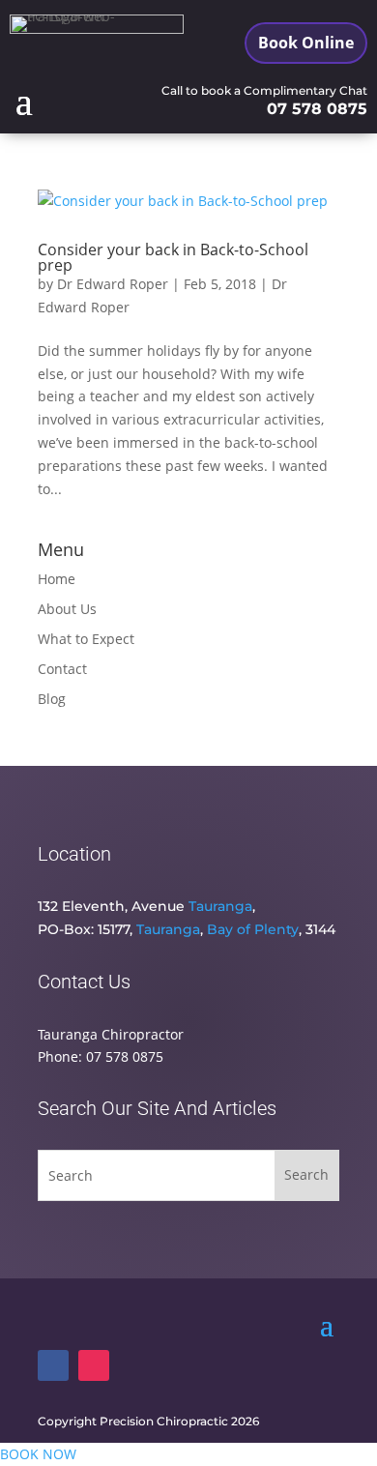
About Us (67, 609)
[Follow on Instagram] (93, 1365)
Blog (52, 698)
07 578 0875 (317, 109)
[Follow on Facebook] (53, 1365)
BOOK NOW (38, 1454)
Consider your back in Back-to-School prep (173, 257)
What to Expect (86, 639)
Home (56, 579)
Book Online (306, 42)
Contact (62, 669)
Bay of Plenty (253, 929)
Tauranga (220, 906)
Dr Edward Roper (112, 284)
